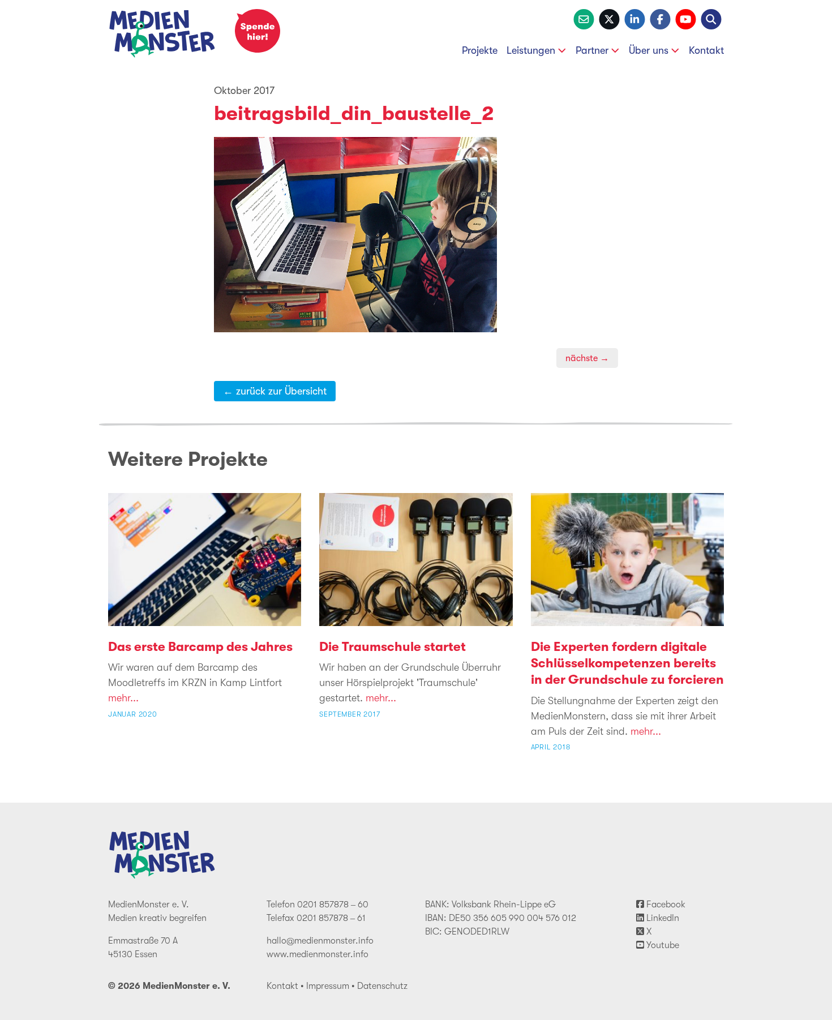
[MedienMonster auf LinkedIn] (634, 18)
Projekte (480, 50)
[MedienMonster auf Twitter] (609, 18)
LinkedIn (661, 918)
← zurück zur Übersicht (275, 391)
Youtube (661, 945)
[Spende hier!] (257, 31)
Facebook (664, 904)
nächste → (587, 358)
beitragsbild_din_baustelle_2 (354, 113)
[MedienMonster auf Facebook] (660, 18)
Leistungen (531, 50)
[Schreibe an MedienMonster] (584, 18)
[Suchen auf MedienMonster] (711, 18)
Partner (592, 50)
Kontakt (706, 50)
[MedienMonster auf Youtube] (685, 18)
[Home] (162, 36)
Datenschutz (382, 986)
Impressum (327, 986)
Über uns (648, 50)
